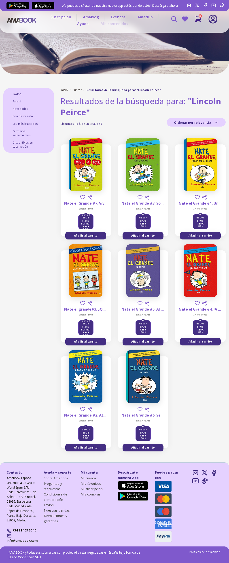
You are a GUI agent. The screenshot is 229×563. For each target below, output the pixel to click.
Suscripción (61, 17)
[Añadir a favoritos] (82, 197)
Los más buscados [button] (25, 124)
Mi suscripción (92, 489)
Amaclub (145, 17)
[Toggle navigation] (198, 31)
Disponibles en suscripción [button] (23, 144)
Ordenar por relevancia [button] (193, 122)
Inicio (64, 90)
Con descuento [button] (23, 116)
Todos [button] (17, 94)
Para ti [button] (17, 101)
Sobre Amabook (56, 478)
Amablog (91, 17)
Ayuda (83, 23)
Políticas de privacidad (204, 552)
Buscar (77, 90)
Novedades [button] (20, 109)
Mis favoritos (91, 483)
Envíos (49, 505)
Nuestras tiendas (57, 510)
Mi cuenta (88, 478)
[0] (198, 20)
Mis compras (90, 494)
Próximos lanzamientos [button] (22, 133)
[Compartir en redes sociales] (90, 197)
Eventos (118, 17)
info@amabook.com (22, 540)
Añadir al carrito (86, 235)
